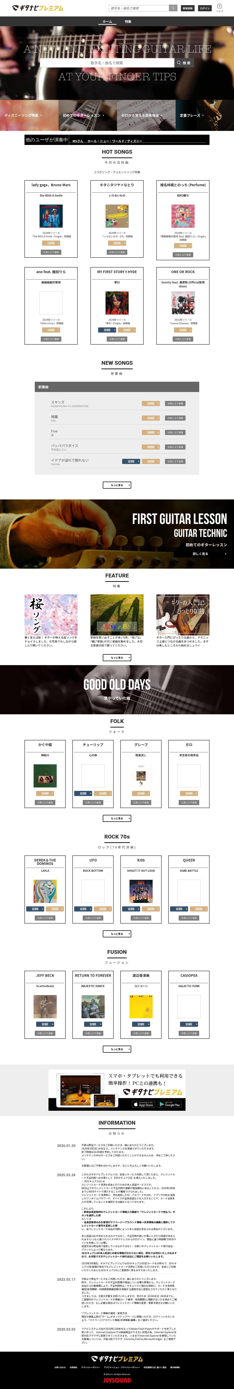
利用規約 (73, 1367)
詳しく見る (200, 553)
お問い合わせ (60, 1367)
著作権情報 (175, 1367)
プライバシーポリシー (90, 1367)
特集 (128, 21)
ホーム (107, 21)
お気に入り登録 (51, 252)
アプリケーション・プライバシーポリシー (122, 1367)
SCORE (107, 330)
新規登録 (188, 8)
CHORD (51, 243)
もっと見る (117, 485)
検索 (187, 62)
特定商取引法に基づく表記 (155, 1367)
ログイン (205, 8)
